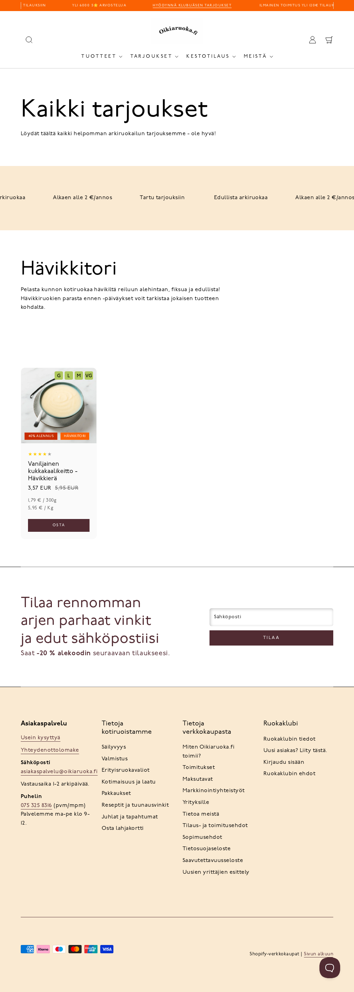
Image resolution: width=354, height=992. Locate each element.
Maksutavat (198, 779)
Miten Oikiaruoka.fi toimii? (208, 751)
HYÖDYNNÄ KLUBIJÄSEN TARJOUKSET (189, 5)
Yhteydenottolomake (50, 750)
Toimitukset (199, 767)
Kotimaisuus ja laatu (129, 782)
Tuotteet (99, 56)
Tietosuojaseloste (207, 849)
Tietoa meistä (201, 814)
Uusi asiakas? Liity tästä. (295, 750)
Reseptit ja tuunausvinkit (135, 805)
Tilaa (271, 638)
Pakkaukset (116, 793)
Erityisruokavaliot (126, 770)
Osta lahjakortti (123, 828)
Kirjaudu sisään (283, 762)
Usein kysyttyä (40, 738)
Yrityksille (196, 802)
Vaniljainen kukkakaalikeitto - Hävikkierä (52, 471)
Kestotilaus (208, 56)
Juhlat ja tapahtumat (130, 817)
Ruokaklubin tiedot (289, 739)
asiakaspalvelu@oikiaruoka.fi (59, 772)
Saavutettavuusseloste (213, 860)
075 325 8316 (36, 805)
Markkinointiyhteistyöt (214, 791)
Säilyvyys (114, 747)
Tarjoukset (151, 56)
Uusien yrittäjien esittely (216, 872)
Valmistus (115, 759)
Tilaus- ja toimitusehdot (215, 825)
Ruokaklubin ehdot (289, 774)
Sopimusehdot (202, 837)
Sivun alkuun (318, 954)
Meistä (255, 56)
